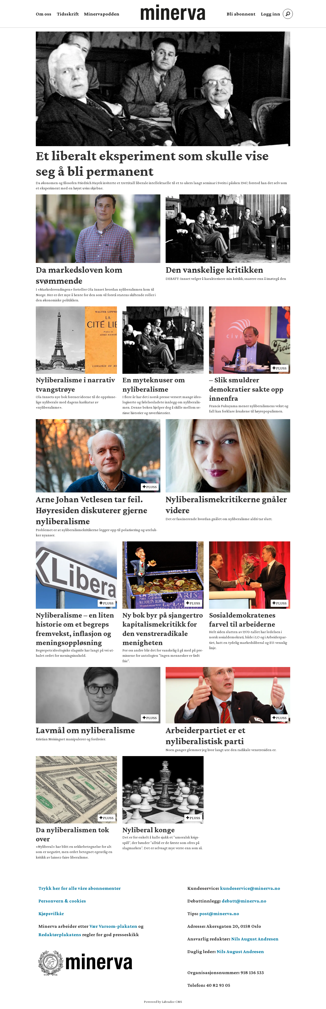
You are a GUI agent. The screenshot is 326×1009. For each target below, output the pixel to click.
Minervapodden (101, 13)
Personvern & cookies (62, 900)
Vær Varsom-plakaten (113, 926)
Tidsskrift (68, 13)
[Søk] (288, 14)
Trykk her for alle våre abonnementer (79, 888)
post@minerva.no (219, 913)
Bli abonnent (241, 13)
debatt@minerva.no (244, 900)
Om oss (43, 13)
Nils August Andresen (255, 938)
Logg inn (270, 13)
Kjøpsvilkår (51, 913)
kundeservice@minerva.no (250, 888)
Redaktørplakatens (59, 934)
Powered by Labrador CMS (163, 1002)
